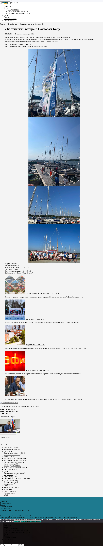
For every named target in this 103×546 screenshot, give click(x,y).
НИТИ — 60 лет (9, 469)
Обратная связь (9, 539)
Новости (7, 471)
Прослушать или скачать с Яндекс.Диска (19, 44)
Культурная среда (10, 464)
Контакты (7, 525)
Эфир (6, 495)
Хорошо (17, 521)
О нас (6, 527)
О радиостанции (13, 528)
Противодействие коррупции (18, 530)
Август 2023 (29, 34)
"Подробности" (27, 273)
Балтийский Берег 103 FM (9, 3)
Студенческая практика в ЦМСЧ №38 (18, 271)
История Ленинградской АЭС (14, 460)
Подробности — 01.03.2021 (35, 319)
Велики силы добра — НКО (13, 453)
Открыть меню (5, 1)
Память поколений (32, 396)
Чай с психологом (10, 491)
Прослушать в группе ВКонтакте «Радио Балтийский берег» (26, 46)
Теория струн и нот (10, 487)
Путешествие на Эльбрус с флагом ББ (17, 478)
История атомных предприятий (15, 458)
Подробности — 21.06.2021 (35, 345)
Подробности (8, 475)
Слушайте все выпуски (8, 434)
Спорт (6, 486)
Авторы (6, 536)
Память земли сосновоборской (14, 473)
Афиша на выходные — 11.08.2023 (17, 267)
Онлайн (6, 534)
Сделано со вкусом (10, 480)
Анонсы (7, 451)
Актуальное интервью (11, 447)
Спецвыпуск (8, 484)
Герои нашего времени (12, 455)
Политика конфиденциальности (30, 521)
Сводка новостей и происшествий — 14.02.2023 (42, 293)
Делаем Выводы (9, 457)
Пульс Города (8, 476)
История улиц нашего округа (14, 462)
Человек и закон (9, 493)
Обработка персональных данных (19, 532)
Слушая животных (10, 482)
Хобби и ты (8, 489)
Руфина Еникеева (11, 264)
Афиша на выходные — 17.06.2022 (38, 370)
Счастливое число (10, 538)
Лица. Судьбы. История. (12, 466)
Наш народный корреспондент (14, 467)
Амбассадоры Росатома (12, 449)
